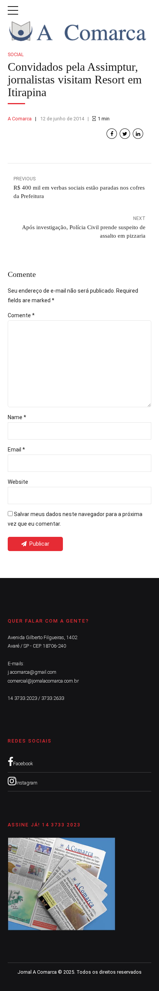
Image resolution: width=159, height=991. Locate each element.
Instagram (26, 783)
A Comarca (20, 119)
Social (16, 54)
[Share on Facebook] (112, 133)
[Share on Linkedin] (138, 133)
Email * (16, 449)
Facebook (23, 763)
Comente (21, 315)
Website (18, 482)
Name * (17, 417)
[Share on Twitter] (125, 133)
